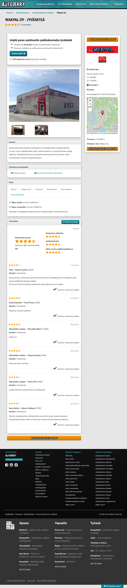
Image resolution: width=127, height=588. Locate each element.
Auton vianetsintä (71, 485)
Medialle (38, 482)
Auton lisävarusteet (72, 469)
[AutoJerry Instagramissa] (12, 465)
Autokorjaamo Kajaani (103, 478)
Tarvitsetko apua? (113, 586)
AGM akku (68, 456)
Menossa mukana (41, 496)
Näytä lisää (69, 505)
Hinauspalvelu (70, 495)
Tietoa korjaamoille (42, 476)
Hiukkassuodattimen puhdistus (76, 498)
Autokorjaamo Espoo (102, 456)
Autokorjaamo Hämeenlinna (105, 459)
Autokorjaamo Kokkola (103, 488)
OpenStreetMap (105, 133)
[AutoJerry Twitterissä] (17, 465)
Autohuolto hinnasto (42, 455)
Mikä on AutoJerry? (99, 4)
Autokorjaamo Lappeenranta (105, 501)
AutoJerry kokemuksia (42, 467)
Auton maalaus (70, 472)
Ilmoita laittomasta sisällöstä (46, 514)
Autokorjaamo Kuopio (103, 495)
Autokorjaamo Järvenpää (104, 469)
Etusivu (9, 12)
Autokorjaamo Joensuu (103, 472)
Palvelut (38, 473)
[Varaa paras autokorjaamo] (10, 455)
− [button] (90, 104)
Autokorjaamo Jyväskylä (42, 12)
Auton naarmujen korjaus (74, 475)
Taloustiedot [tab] (66, 189)
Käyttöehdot (9, 514)
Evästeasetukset (29, 514)
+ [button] (90, 100)
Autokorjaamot (22, 12)
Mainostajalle (40, 493)
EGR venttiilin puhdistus (73, 491)
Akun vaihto (69, 459)
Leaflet (96, 133)
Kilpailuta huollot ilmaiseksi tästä (103, 149)
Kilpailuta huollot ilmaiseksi (103, 39)
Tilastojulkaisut (40, 485)
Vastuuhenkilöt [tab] (17, 194)
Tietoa (76, 229)
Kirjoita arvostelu (71, 222)
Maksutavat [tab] (52, 189)
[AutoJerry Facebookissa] (7, 465)
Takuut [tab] (14, 189)
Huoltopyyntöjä (40, 487)
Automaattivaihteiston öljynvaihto (77, 465)
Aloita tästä (17, 53)
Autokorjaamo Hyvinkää (103, 465)
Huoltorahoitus (40, 490)
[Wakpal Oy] (44, 95)
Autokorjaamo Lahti (102, 498)
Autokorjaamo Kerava (103, 485)
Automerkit (39, 458)
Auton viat (39, 461)
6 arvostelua (26, 24)
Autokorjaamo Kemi (102, 482)
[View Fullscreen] (90, 109)
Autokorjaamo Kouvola (103, 491)
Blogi (37, 479)
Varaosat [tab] (39, 189)
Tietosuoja (18, 514)
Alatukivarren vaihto (72, 462)
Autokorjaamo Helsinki (103, 462)
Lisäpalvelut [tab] (26, 189)
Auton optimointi (71, 478)
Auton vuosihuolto (71, 488)
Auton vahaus (70, 482)
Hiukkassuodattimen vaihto (74, 501)
